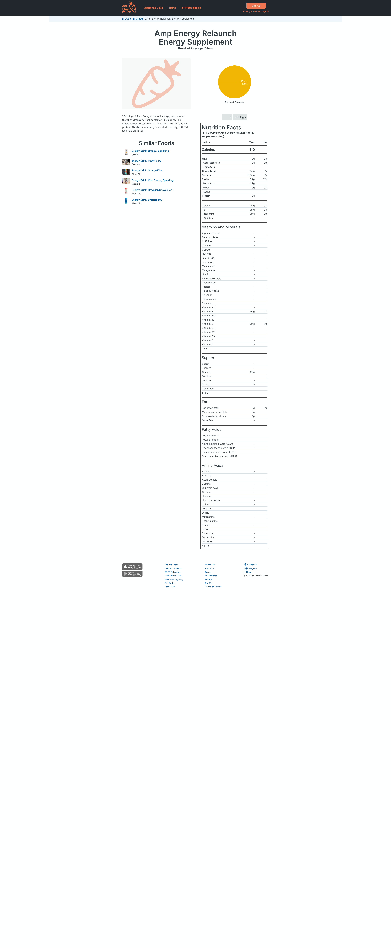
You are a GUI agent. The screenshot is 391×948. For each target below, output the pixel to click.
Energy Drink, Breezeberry (147, 199)
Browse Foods (171, 564)
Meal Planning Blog (174, 579)
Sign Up (256, 5)
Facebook (252, 564)
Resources (170, 586)
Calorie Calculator (173, 568)
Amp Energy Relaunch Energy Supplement (195, 37)
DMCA (208, 583)
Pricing (172, 7)
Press (207, 572)
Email (249, 572)
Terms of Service (213, 586)
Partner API (210, 564)
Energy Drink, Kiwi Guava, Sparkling (153, 180)
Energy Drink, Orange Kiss (147, 170)
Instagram (252, 568)
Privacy (208, 579)
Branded (138, 18)
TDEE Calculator (172, 572)
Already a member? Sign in (256, 11)
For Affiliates (211, 575)
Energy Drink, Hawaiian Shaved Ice (152, 189)
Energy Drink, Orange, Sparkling (150, 150)
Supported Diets (153, 7)
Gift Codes (170, 583)
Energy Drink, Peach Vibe (146, 160)
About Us (209, 568)
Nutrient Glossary (173, 575)
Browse (126, 18)
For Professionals (191, 7)
